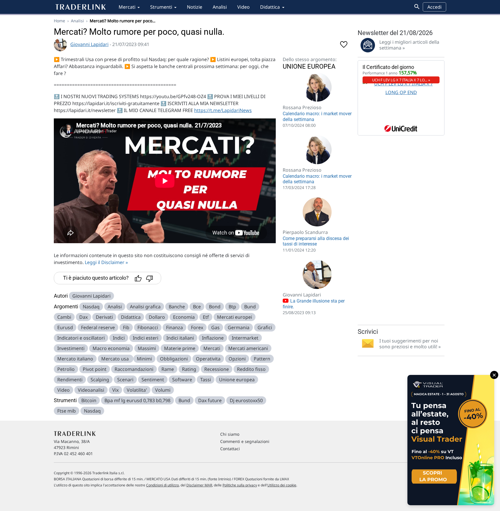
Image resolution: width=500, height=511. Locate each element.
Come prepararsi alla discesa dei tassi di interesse (316, 241)
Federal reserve (98, 327)
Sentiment (152, 379)
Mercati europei (234, 317)
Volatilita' (137, 390)
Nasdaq (91, 306)
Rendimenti (69, 379)
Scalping (100, 379)
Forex (197, 327)
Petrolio (66, 369)
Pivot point (94, 369)
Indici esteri (145, 338)
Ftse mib (66, 411)
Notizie (194, 7)
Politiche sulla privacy (240, 485)
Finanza (174, 327)
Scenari (125, 379)
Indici (119, 338)
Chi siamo (229, 434)
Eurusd (65, 327)
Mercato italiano (75, 359)
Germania (238, 327)
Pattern (262, 359)
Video (243, 7)
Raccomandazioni (134, 369)
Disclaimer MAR (199, 485)
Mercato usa (115, 359)
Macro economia (111, 348)
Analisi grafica (145, 306)
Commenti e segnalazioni (244, 441)
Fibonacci (147, 327)
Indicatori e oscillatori (81, 338)
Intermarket (245, 338)
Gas (215, 327)
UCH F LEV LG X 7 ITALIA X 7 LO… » (401, 80)
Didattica (270, 7)
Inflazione (213, 338)
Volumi (162, 390)
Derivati (104, 317)
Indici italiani (180, 338)
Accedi (434, 7)
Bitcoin (88, 400)
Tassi (205, 379)
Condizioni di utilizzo (162, 485)
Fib (126, 327)
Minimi (144, 359)
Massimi (147, 348)
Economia (184, 317)
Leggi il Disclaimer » (106, 262)
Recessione (216, 369)
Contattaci (230, 448)
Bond (214, 306)
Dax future (210, 400)
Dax (83, 317)
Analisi (220, 7)
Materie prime (179, 348)
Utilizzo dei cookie (281, 485)
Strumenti (161, 7)
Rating (189, 369)
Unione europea (237, 379)
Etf (206, 317)
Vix (115, 390)
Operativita (208, 359)
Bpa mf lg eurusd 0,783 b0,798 (137, 400)
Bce (197, 306)
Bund (250, 306)
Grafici (265, 327)
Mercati (127, 7)
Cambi (64, 317)
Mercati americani (248, 348)
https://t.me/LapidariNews (223, 110)
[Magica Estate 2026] (450, 440)
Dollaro (157, 317)
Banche (177, 306)
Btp (232, 306)
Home (59, 20)
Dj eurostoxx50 (246, 400)
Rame (167, 369)
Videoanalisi (91, 390)
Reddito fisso (251, 369)
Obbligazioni (174, 359)
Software (182, 379)
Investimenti (70, 348)
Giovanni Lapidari (89, 44)
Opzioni (237, 359)
